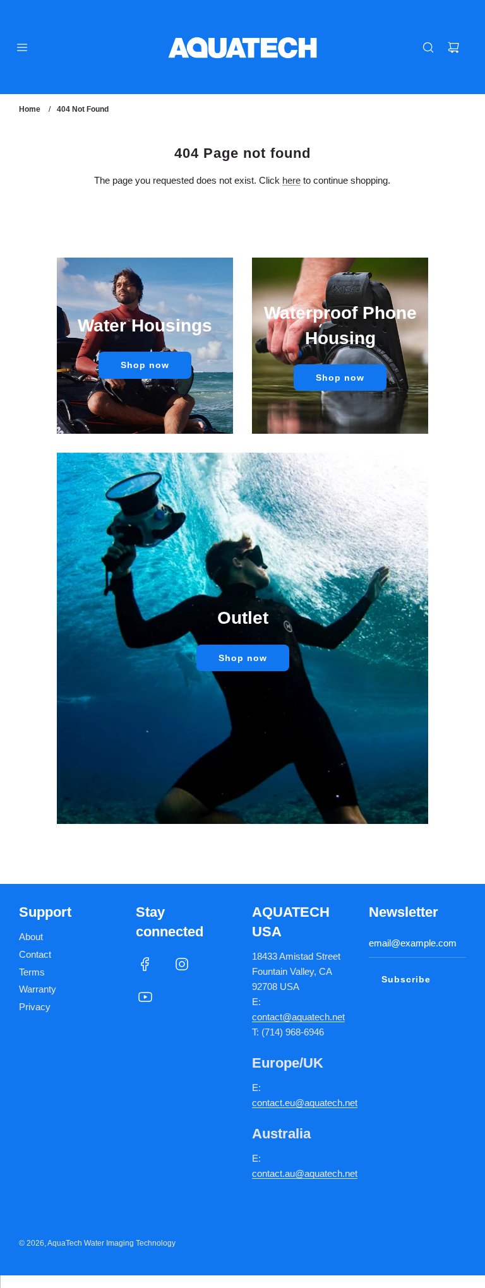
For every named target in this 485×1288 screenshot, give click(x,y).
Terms (32, 972)
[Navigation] (22, 47)
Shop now (145, 365)
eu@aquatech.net (321, 1102)
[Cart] (453, 47)
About (31, 936)
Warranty (37, 989)
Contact (35, 954)
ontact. (271, 1102)
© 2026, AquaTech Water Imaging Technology (97, 1243)
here (291, 180)
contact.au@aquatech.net (304, 1173)
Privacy (35, 1006)
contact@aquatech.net (298, 1016)
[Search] (428, 47)
